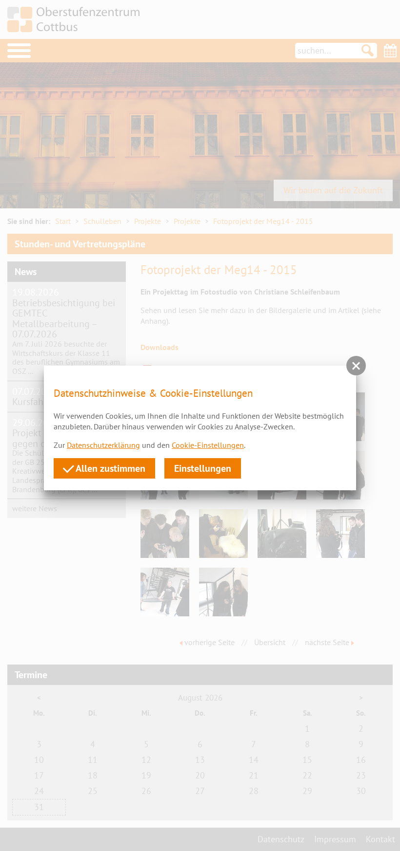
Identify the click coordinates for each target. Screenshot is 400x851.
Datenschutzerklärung (103, 445)
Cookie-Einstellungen (208, 445)
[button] (356, 365)
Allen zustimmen (109, 468)
